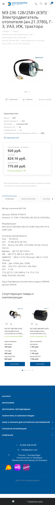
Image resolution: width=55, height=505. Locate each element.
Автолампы (8, 403)
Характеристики (28, 199)
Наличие (47, 199)
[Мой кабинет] (46, 4)
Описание (9, 199)
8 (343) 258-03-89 (28, 445)
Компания (7, 435)
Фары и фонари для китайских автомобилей (26, 422)
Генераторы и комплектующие (18, 416)
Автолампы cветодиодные (16, 409)
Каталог (6, 396)
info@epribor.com (29, 449)
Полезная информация (14, 429)
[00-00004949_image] (27, 71)
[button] (22, 370)
